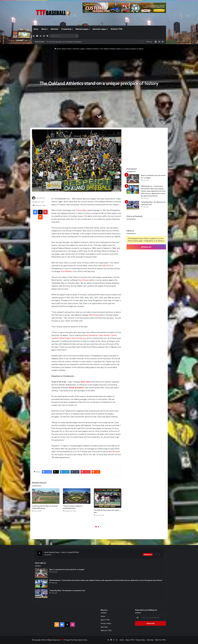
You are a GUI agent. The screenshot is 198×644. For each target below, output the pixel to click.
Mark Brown (40, 198)
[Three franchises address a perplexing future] (76, 496)
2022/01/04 (47, 555)
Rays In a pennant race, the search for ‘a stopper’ (67, 569)
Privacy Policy (106, 623)
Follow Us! (147, 247)
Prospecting (66, 29)
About (43, 29)
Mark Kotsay (94, 315)
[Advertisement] (146, 145)
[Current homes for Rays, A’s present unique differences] (45, 496)
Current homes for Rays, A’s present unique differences (45, 507)
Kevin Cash (85, 382)
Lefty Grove (106, 265)
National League (82, 29)
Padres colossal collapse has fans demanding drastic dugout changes (72, 42)
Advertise (54, 29)
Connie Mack (81, 210)
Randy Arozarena (76, 388)
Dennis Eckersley (79, 338)
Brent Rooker (83, 280)
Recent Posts (66, 49)
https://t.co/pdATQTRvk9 (70, 552)
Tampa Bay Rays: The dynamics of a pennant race (67, 590)
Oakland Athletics (92, 49)
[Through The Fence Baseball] (53, 13)
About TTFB (105, 620)
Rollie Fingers (65, 338)
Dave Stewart (104, 335)
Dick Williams (66, 271)
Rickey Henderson (90, 335)
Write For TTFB (116, 29)
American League (99, 29)
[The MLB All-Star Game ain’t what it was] (107, 498)
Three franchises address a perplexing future (73, 507)
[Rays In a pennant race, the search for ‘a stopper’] (132, 178)
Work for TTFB (106, 630)
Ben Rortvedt (114, 451)
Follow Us (148, 554)
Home (36, 29)
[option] (99, 553)
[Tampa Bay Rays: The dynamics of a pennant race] (132, 205)
